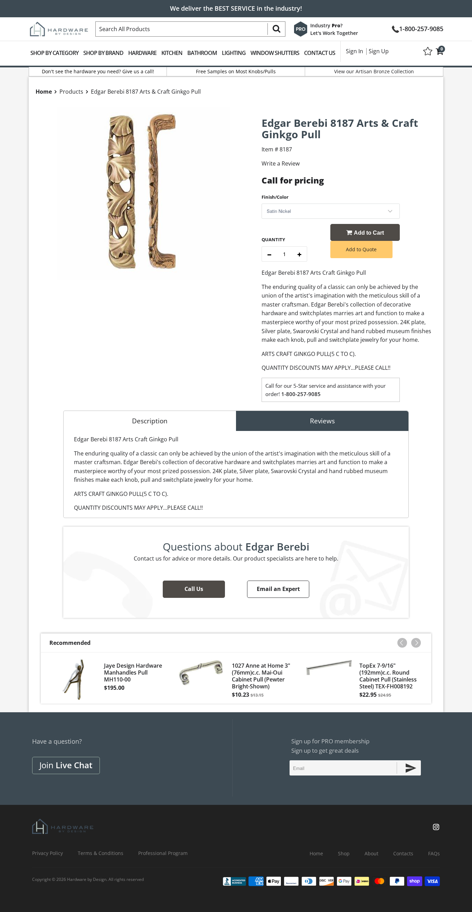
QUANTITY (273, 239)
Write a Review (281, 163)
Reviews (322, 420)
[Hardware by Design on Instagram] (436, 827)
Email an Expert (278, 589)
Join (66, 765)
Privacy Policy (47, 853)
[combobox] (190, 29)
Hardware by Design (86, 879)
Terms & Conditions (100, 853)
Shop (344, 853)
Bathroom (202, 53)
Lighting (234, 53)
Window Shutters (275, 53)
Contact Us (319, 53)
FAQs (434, 853)
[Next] (416, 643)
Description (150, 420)
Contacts (403, 853)
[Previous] (402, 643)
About (371, 853)
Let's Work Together (334, 33)
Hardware (142, 53)
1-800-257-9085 (421, 28)
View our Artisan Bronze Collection (374, 71)
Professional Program (163, 853)
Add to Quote (361, 249)
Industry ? (326, 25)
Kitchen (171, 53)
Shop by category (54, 53)
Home (316, 853)
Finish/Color (275, 197)
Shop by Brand (103, 53)
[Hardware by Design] (59, 27)
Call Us (194, 589)
